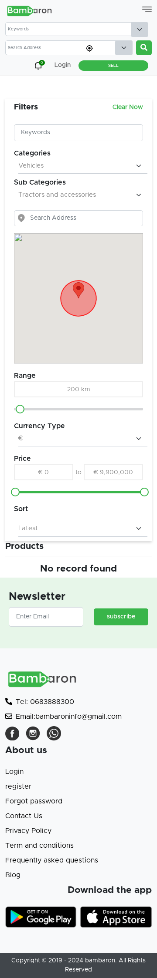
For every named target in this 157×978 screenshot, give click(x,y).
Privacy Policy (28, 830)
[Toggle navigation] (147, 9)
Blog (12, 875)
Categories (32, 153)
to (78, 472)
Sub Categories (40, 182)
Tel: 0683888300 (45, 701)
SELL (113, 65)
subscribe (121, 617)
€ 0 (43, 472)
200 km (78, 390)
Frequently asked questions (51, 860)
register (18, 786)
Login (14, 771)
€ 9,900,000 (113, 472)
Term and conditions (39, 845)
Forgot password (33, 801)
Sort (21, 509)
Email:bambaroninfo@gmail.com (69, 716)
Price (22, 458)
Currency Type (39, 426)
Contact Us (23, 816)
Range (25, 375)
